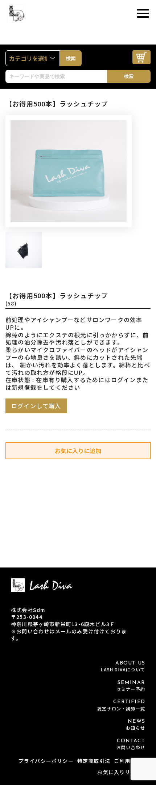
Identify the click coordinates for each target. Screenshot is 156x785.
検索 (129, 76)
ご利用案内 (127, 760)
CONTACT (130, 744)
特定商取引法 (93, 760)
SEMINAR (130, 686)
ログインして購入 (36, 405)
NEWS (135, 725)
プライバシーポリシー (46, 760)
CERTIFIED (121, 705)
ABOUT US (123, 666)
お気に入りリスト (119, 772)
